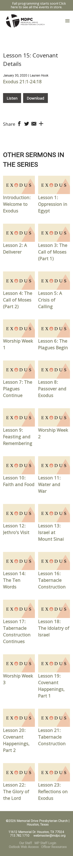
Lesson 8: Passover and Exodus (52, 388)
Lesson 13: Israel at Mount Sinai (51, 532)
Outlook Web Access (24, 847)
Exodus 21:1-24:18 (22, 81)
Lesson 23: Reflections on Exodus (53, 791)
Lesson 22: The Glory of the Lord (16, 791)
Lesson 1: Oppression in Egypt (52, 204)
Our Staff (25, 843)
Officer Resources (54, 847)
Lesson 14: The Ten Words (14, 580)
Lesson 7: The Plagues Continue (17, 388)
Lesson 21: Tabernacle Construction (52, 736)
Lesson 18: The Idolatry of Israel (53, 628)
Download (35, 98)
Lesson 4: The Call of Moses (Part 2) (17, 299)
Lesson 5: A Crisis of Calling (50, 299)
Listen (12, 98)
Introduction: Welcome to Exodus (17, 204)
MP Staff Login (45, 843)
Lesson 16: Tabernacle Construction (52, 580)
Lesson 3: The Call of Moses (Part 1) (52, 251)
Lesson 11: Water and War (49, 484)
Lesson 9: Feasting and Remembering (17, 436)
